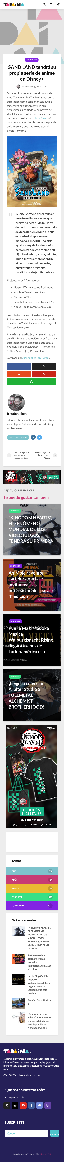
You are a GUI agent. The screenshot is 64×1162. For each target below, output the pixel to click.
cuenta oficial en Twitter (35, 358)
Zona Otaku (32, 60)
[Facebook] (31, 1105)
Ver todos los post (18, 437)
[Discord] (39, 1105)
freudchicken (27, 86)
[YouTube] (23, 1105)
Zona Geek (14, 511)
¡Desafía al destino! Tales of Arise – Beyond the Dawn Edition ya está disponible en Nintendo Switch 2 (40, 1020)
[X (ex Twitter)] (6, 1105)
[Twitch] (47, 1105)
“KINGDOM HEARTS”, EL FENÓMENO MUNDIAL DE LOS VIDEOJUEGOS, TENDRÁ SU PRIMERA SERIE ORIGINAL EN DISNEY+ (39, 938)
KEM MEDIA (45, 1154)
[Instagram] (15, 1105)
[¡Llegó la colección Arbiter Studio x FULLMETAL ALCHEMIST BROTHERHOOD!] (32, 695)
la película (41, 118)
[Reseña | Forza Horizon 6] (18, 1003)
